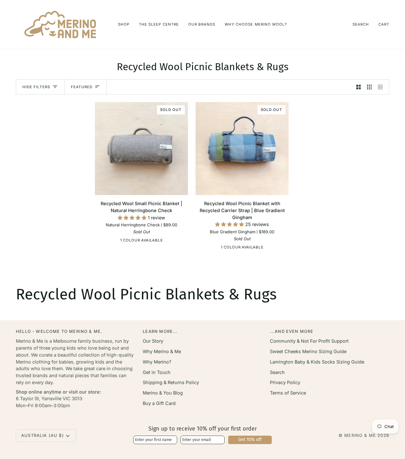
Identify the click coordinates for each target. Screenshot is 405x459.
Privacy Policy (285, 382)
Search (277, 372)
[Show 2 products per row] (358, 87)
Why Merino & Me (162, 351)
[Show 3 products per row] (369, 87)
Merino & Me (360, 435)
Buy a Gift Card (159, 403)
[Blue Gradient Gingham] (241, 248)
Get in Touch (157, 372)
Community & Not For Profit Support (309, 341)
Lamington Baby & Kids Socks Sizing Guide (317, 361)
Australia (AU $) (42, 435)
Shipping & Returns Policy (171, 382)
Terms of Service (288, 392)
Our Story (153, 341)
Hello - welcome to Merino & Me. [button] (59, 331)
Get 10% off (250, 439)
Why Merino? (157, 361)
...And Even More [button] (292, 331)
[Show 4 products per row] (382, 87)
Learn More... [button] (160, 331)
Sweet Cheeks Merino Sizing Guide (308, 351)
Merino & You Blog (163, 392)
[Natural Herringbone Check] (141, 241)
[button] (123, 24)
